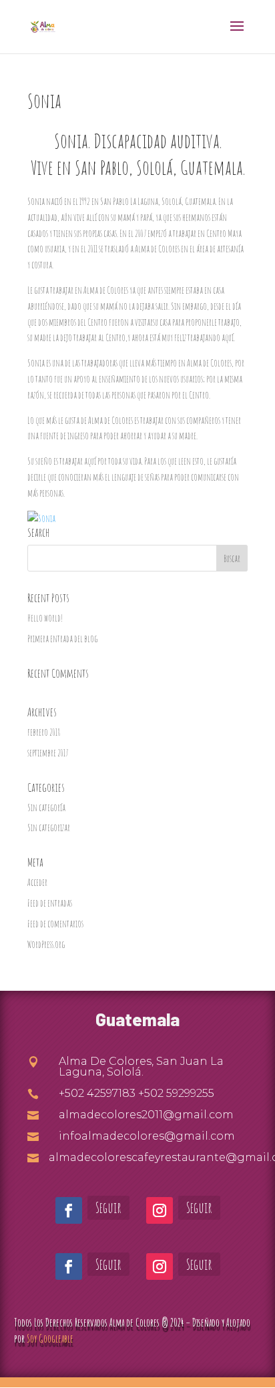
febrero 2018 (43, 732)
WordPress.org (46, 944)
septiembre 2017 (47, 752)
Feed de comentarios (55, 923)
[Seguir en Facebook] (68, 1210)
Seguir (108, 1207)
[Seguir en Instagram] (159, 1210)
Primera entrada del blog (62, 638)
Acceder (37, 882)
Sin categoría (46, 807)
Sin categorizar (48, 827)
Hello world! (45, 618)
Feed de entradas (49, 903)
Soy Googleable (50, 1338)
